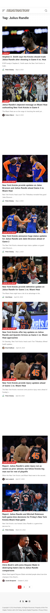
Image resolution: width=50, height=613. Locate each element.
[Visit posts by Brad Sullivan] (3, 348)
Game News (7, 510)
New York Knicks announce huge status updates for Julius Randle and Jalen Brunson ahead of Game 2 (24, 239)
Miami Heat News (9, 181)
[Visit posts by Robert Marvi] (3, 115)
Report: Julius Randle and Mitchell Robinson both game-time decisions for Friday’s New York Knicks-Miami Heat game (24, 517)
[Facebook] (20, 601)
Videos (5, 53)
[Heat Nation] (18, 10)
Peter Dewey (9, 70)
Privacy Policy (43, 610)
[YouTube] (26, 601)
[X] (23, 601)
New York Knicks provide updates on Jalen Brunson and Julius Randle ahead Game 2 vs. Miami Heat (23, 188)
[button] (4, 10)
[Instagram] (29, 601)
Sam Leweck (9, 479)
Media (5, 561)
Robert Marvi (9, 115)
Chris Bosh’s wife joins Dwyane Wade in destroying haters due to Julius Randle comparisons (20, 568)
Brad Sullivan (9, 348)
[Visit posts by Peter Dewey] (3, 70)
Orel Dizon (8, 297)
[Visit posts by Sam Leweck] (3, 479)
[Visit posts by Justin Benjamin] (3, 581)
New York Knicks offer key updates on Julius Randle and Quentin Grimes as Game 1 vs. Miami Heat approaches (25, 335)
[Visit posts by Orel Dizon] (3, 297)
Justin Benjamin (10, 581)
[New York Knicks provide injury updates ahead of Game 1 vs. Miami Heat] (25, 366)
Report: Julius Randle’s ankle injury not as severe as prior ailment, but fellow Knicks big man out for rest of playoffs (23, 469)
